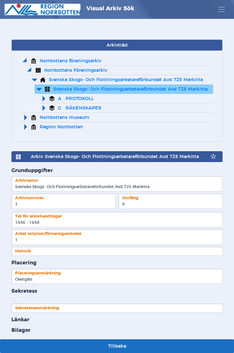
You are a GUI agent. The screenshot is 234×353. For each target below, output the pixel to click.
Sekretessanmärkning (37, 308)
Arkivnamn (26, 180)
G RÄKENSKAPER (80, 108)
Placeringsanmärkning (38, 273)
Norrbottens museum (64, 117)
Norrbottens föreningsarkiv (70, 61)
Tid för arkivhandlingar (38, 216)
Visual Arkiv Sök (109, 8)
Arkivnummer (29, 198)
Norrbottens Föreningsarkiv (75, 70)
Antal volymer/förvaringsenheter (48, 234)
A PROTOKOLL (76, 98)
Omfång (130, 198)
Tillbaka (117, 346)
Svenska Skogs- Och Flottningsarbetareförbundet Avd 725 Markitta (126, 79)
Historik (23, 251)
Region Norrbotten (61, 127)
